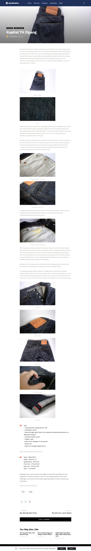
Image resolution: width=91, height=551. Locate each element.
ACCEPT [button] (62, 548)
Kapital (30, 491)
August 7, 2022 (24, 536)
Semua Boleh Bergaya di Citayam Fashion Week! (45, 533)
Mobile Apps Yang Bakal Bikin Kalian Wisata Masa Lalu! (63, 534)
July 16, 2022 (41, 536)
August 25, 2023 (60, 538)
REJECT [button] (72, 548)
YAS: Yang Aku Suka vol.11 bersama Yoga (27, 533)
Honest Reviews (19, 28)
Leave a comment (45, 519)
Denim (23, 491)
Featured (9, 28)
